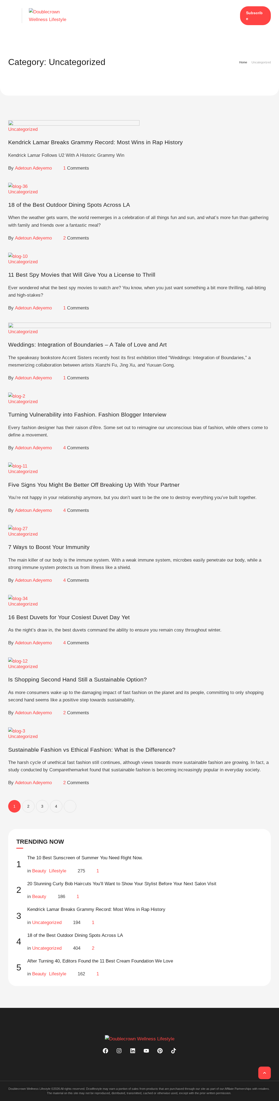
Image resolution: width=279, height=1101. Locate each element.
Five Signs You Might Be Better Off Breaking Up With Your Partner (94, 485)
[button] (11, 15)
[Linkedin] (132, 1050)
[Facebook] (105, 1050)
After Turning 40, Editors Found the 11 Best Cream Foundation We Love (100, 961)
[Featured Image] (74, 124)
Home (243, 62)
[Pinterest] (160, 1050)
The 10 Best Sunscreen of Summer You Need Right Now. (85, 857)
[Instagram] (119, 1050)
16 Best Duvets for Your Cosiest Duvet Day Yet (69, 617)
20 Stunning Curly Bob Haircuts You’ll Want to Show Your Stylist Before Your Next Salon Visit (121, 883)
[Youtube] (146, 1050)
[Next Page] (70, 806)
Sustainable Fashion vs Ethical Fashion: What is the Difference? (91, 749)
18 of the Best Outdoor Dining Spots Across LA (75, 935)
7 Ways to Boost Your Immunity (49, 547)
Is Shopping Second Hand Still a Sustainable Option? (77, 679)
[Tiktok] (173, 1050)
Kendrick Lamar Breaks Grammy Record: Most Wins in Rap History (96, 909)
